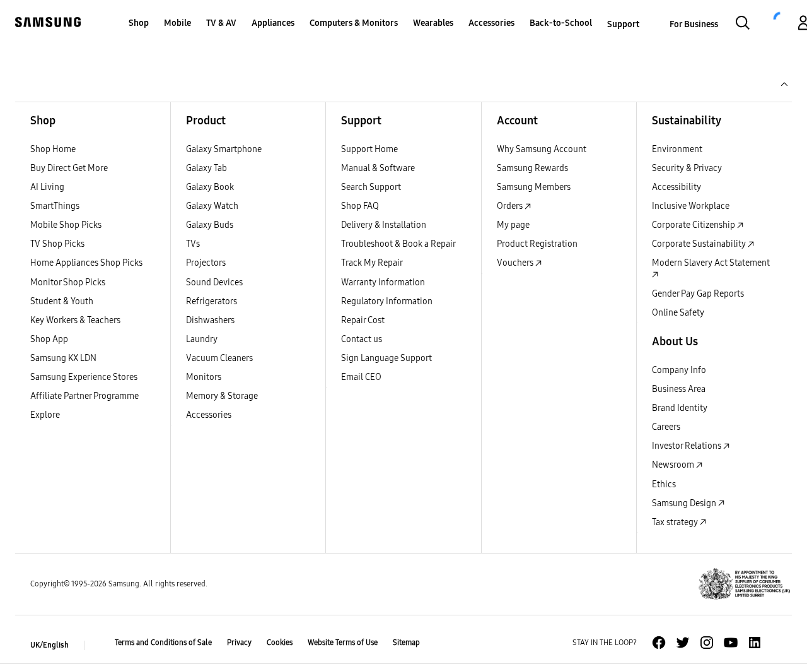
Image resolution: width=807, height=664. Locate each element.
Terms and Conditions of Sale (163, 642)
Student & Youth (61, 301)
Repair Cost (363, 320)
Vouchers (516, 263)
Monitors (203, 377)
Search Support (371, 187)
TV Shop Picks (57, 244)
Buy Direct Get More (69, 168)
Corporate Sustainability (700, 244)
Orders (511, 206)
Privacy (239, 642)
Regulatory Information (387, 301)
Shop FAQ (360, 206)
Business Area (678, 389)
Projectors (206, 263)
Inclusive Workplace (690, 206)
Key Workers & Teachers (75, 320)
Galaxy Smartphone (224, 149)
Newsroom (674, 464)
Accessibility (676, 187)
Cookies (280, 642)
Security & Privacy (687, 168)
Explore (45, 415)
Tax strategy (676, 522)
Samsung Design (685, 503)
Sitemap (406, 642)
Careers (666, 427)
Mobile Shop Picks (66, 225)
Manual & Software (378, 168)
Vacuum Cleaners (219, 358)
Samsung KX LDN (63, 358)
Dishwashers (210, 320)
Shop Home (53, 149)
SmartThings (54, 206)
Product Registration (537, 244)
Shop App (49, 339)
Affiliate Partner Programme (84, 396)
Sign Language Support (386, 358)
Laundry (202, 339)
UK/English (49, 645)
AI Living (47, 187)
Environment (677, 149)
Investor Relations (687, 446)
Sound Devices (214, 282)
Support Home (369, 149)
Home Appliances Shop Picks (86, 263)
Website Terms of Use (343, 642)
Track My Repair (372, 263)
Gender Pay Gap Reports (698, 293)
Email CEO (361, 377)
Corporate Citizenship (694, 225)
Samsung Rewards (532, 168)
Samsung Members (534, 187)
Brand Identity (679, 408)
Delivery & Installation (383, 225)
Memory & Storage (222, 396)
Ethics (664, 484)
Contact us (361, 339)
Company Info (679, 370)
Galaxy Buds (209, 225)
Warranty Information (383, 282)
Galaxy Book (210, 187)
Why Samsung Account (541, 149)
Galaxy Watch (212, 206)
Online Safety (678, 312)
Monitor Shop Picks (67, 282)
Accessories (208, 415)
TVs (193, 244)
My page (513, 225)
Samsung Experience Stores (83, 377)
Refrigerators (211, 301)
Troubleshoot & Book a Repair (398, 244)
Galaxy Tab (206, 168)
